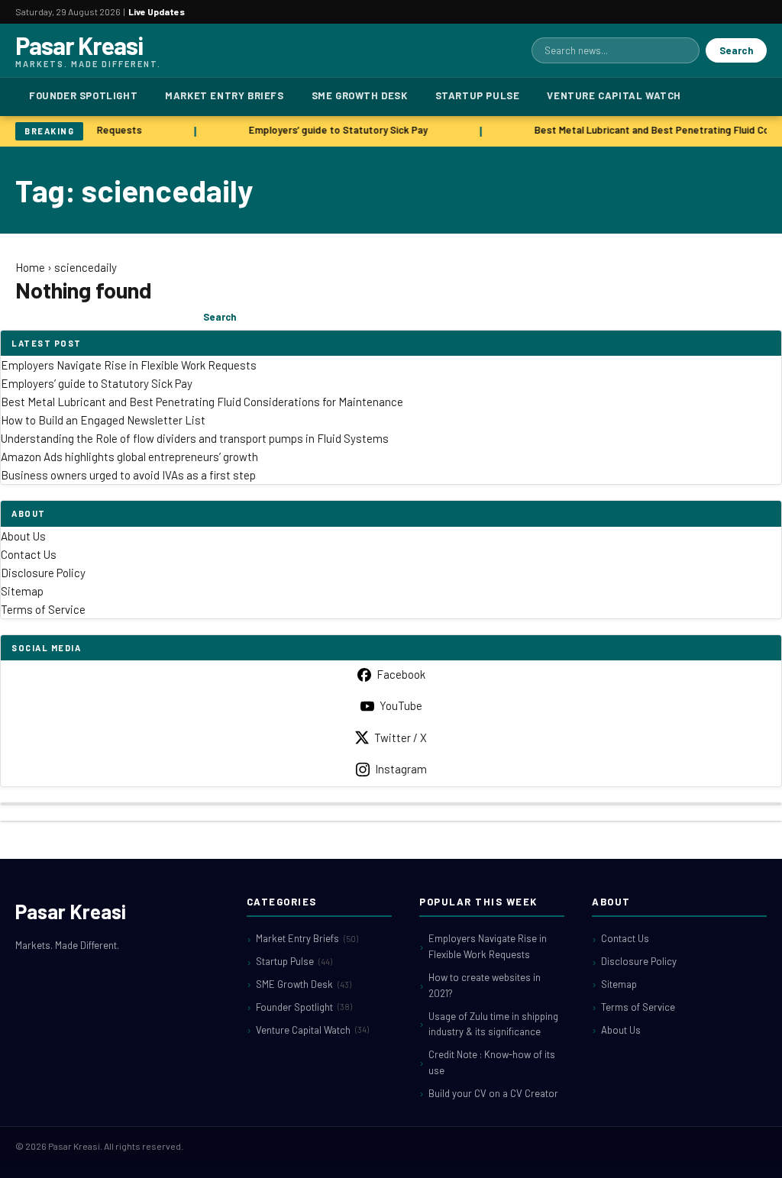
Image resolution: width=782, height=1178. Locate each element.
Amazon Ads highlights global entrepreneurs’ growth (129, 456)
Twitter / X (400, 737)
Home (30, 267)
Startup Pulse (477, 95)
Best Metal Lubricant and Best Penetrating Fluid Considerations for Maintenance (202, 401)
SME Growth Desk (360, 95)
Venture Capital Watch (614, 95)
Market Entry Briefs (224, 95)
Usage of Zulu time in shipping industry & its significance (493, 1024)
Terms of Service (43, 609)
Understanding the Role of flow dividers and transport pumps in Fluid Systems (195, 438)
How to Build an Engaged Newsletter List (103, 420)
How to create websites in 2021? (484, 985)
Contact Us (29, 554)
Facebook (400, 674)
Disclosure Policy (43, 572)
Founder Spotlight (83, 95)
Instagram (401, 769)
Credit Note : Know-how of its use (491, 1062)
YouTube (401, 705)
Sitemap (22, 591)
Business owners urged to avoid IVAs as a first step (128, 475)
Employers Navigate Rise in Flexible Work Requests (129, 365)
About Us (23, 536)
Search (736, 50)
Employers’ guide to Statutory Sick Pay (335, 130)
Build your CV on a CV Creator (493, 1093)
